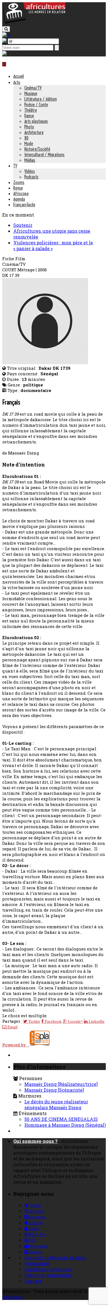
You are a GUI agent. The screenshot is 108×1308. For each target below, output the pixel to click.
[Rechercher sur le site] (6, 29)
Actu (16, 82)
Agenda (19, 199)
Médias (29, 160)
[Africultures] (33, 23)
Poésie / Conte (36, 104)
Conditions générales (47, 1269)
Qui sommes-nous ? (35, 1141)
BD (26, 138)
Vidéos (29, 171)
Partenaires (37, 1263)
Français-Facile (24, 204)
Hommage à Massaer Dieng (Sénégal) (65, 1125)
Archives (12, 1297)
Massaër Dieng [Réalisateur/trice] (61, 1084)
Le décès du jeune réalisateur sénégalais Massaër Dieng (56, 1104)
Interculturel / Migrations (44, 154)
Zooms (18, 182)
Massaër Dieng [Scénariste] (54, 1090)
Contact (33, 1281)
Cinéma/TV (33, 88)
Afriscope (21, 193)
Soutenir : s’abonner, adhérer (55, 1257)
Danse (29, 115)
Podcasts (31, 177)
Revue (18, 188)
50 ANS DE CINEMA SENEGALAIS (61, 1119)
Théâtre (30, 110)
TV (15, 165)
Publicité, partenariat (48, 1275)
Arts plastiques (36, 121)
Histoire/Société (37, 149)
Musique (30, 93)
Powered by (15, 1045)
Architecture (33, 132)
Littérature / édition (40, 99)
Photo (29, 127)
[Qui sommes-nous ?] (4, 53)
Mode (28, 143)
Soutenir (22, 225)
